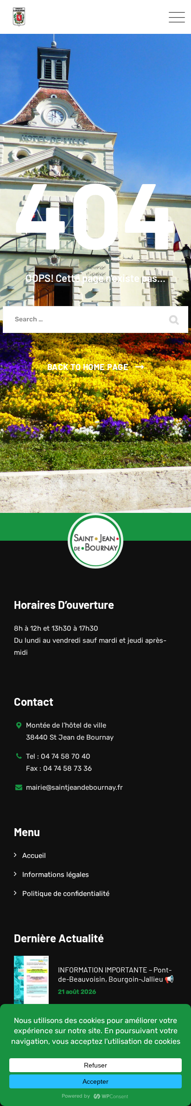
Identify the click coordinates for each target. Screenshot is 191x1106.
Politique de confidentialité (65, 893)
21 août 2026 (77, 991)
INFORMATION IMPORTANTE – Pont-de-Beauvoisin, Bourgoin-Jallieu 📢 (116, 974)
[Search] (174, 319)
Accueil (34, 855)
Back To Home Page (88, 367)
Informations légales (55, 874)
